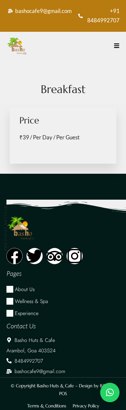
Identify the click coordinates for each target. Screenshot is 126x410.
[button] (110, 392)
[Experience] (63, 313)
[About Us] (63, 289)
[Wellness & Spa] (63, 301)
